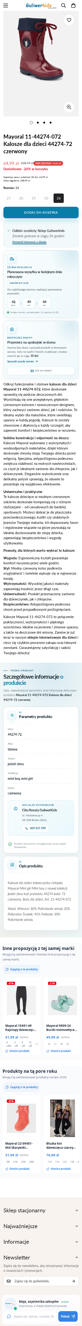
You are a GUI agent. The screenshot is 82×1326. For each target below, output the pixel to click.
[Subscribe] (74, 1281)
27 (9, 198)
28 (21, 198)
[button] (73, 5)
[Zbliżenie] (69, 107)
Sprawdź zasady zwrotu (20, 361)
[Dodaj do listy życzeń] (69, 20)
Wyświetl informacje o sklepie (29, 241)
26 (59, 198)
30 (46, 198)
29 (34, 198)
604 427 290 (38, 828)
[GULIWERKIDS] (41, 5)
